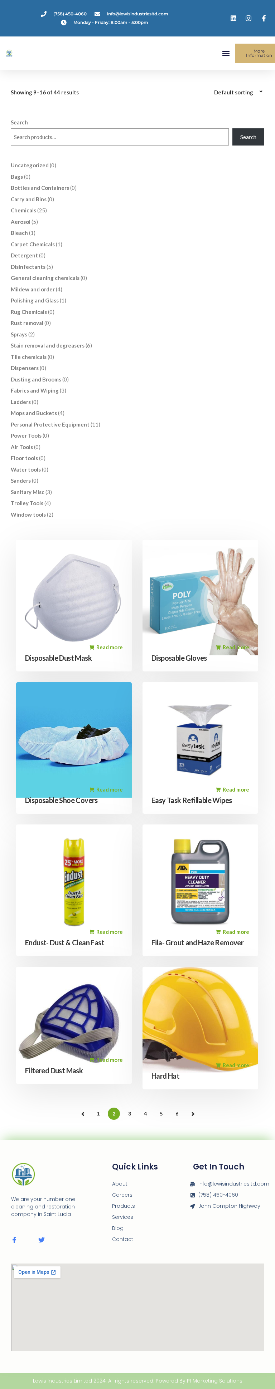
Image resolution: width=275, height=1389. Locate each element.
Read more (109, 647)
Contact (122, 1239)
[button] (226, 53)
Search (19, 122)
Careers (122, 1194)
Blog (118, 1228)
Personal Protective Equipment (186, 1076)
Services (122, 1217)
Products (123, 1206)
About (119, 1183)
